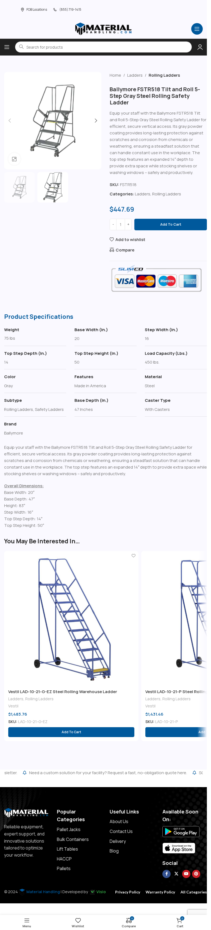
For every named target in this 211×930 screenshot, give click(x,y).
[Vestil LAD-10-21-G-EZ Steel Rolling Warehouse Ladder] (71, 618)
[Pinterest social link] (196, 874)
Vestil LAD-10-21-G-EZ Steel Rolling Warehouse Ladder (62, 691)
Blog (114, 851)
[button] (9, 120)
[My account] (200, 46)
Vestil (13, 705)
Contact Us (121, 831)
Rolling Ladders (164, 75)
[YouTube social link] (186, 874)
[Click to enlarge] (14, 159)
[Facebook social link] (166, 874)
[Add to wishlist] (133, 556)
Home (115, 75)
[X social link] (176, 874)
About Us (119, 821)
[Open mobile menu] (197, 28)
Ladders (135, 75)
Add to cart (170, 224)
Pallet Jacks (68, 829)
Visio (101, 891)
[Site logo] (103, 28)
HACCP (64, 859)
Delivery (118, 841)
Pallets (64, 868)
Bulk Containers (73, 839)
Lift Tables (67, 849)
